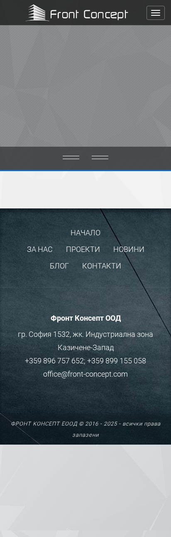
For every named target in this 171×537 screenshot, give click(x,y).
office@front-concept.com (85, 374)
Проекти (83, 249)
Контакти (101, 265)
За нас (40, 249)
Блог (59, 265)
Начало (85, 232)
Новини (128, 249)
